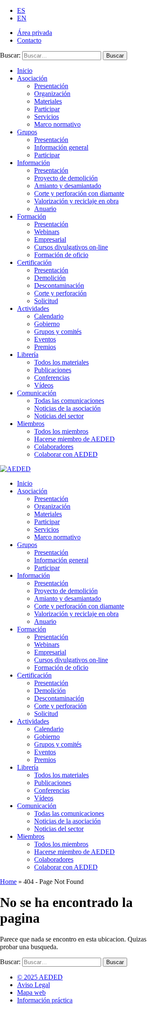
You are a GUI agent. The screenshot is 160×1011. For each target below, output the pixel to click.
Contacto (29, 40)
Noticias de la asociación (67, 408)
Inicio (24, 70)
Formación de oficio (61, 254)
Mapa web (31, 992)
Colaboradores (53, 446)
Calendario (49, 316)
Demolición (50, 277)
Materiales (48, 101)
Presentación (51, 86)
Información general (61, 147)
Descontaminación (59, 285)
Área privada (34, 32)
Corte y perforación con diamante (79, 193)
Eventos (45, 339)
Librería (27, 354)
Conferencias (52, 377)
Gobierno (47, 323)
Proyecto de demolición (66, 178)
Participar (47, 109)
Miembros (30, 423)
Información (33, 162)
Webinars (46, 231)
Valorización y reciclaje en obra (76, 201)
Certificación (34, 262)
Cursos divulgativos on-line (71, 247)
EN (21, 18)
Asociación (32, 78)
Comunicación (36, 393)
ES (21, 10)
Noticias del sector (59, 416)
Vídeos (43, 385)
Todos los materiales (61, 362)
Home (8, 881)
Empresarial (50, 239)
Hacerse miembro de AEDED (74, 439)
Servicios (46, 116)
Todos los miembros (61, 431)
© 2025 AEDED (40, 977)
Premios (45, 347)
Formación (31, 216)
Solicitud (46, 300)
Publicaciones (52, 370)
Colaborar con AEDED (66, 454)
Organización (52, 93)
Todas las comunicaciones (69, 400)
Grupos (27, 132)
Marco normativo (57, 124)
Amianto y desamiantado (67, 185)
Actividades (33, 308)
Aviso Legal (33, 984)
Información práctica (45, 1000)
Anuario (45, 208)
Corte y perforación (60, 293)
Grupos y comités (57, 331)
